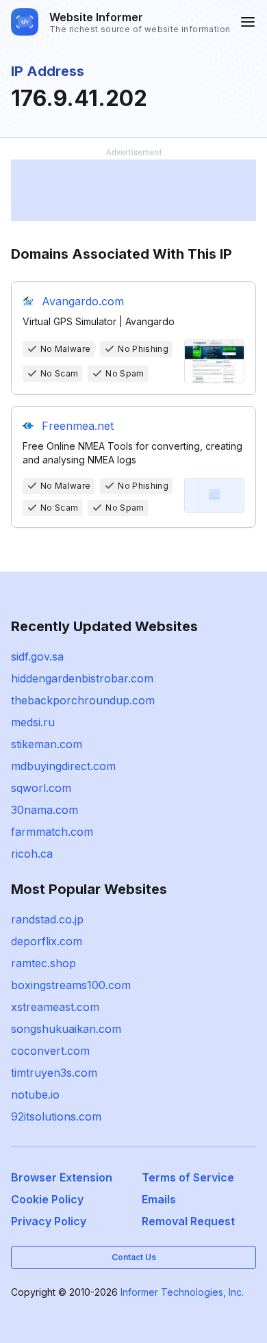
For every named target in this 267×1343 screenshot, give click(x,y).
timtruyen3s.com (54, 1072)
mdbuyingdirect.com (63, 766)
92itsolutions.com (56, 1116)
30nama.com (44, 810)
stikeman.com (46, 744)
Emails (159, 1199)
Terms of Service (188, 1177)
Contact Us (134, 1257)
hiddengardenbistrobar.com (82, 678)
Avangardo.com (83, 301)
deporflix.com (46, 941)
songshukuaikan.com (66, 1029)
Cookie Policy (47, 1199)
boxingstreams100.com (71, 985)
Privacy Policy (48, 1221)
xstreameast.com (55, 1007)
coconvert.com (50, 1051)
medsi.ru (33, 722)
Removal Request (188, 1221)
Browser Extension (61, 1177)
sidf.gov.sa (37, 656)
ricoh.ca (32, 853)
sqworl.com (41, 788)
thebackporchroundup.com (83, 700)
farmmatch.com (52, 832)
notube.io (35, 1094)
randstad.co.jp (47, 919)
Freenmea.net (78, 426)
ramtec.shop (43, 963)
